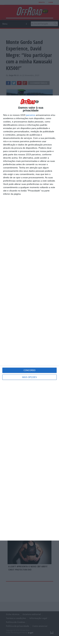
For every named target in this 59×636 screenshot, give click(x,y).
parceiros (30, 115)
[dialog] (29, 318)
